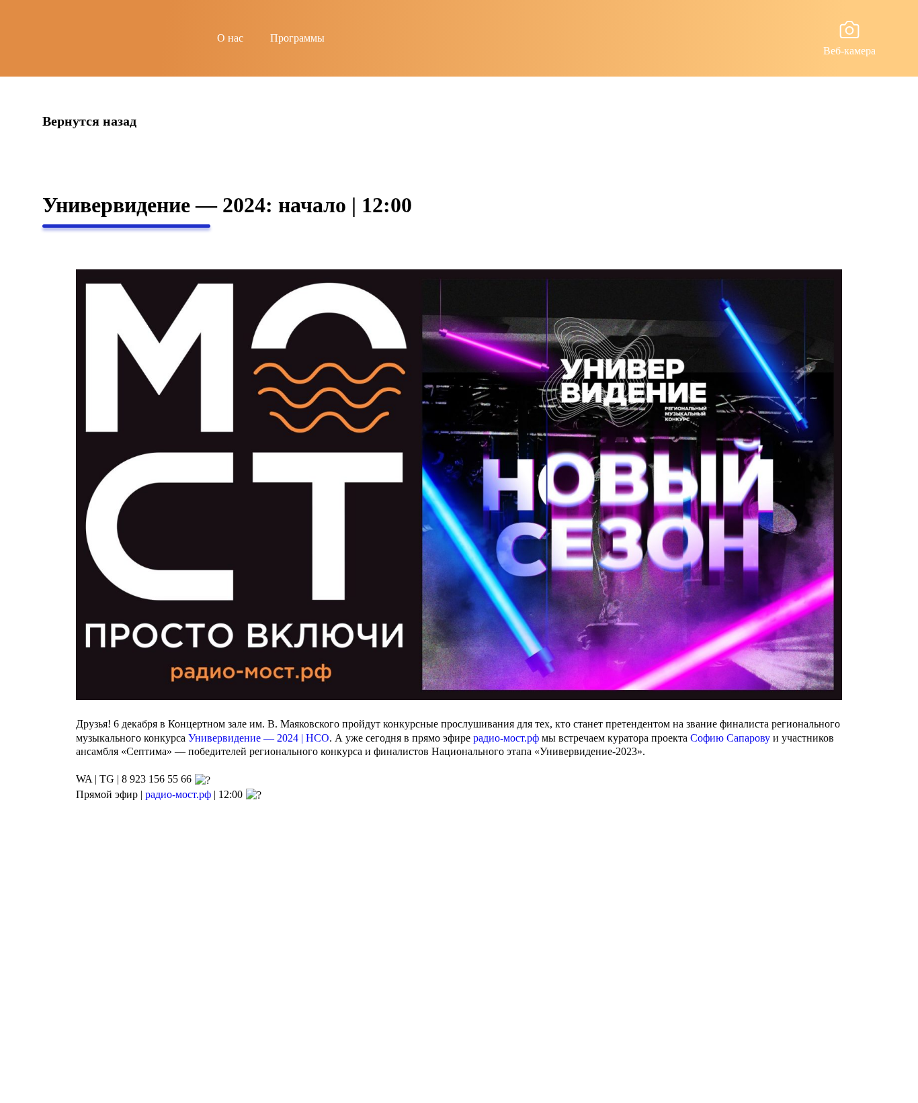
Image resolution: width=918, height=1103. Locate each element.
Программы (297, 38)
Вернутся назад (89, 121)
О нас (230, 38)
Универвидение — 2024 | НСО (258, 738)
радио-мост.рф (506, 738)
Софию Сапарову (730, 738)
